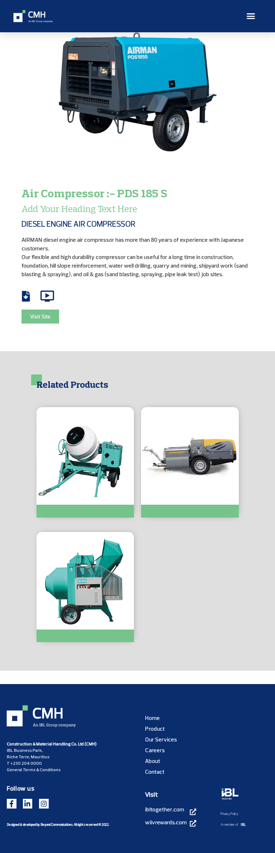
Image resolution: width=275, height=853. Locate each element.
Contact (154, 771)
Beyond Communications (56, 824)
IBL (243, 824)
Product (155, 728)
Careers (155, 750)
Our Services (161, 739)
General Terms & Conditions (34, 769)
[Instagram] (44, 804)
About (152, 760)
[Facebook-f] (11, 804)
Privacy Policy (229, 813)
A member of (229, 824)
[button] (251, 16)
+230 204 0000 (26, 763)
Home (152, 717)
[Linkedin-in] (28, 804)
